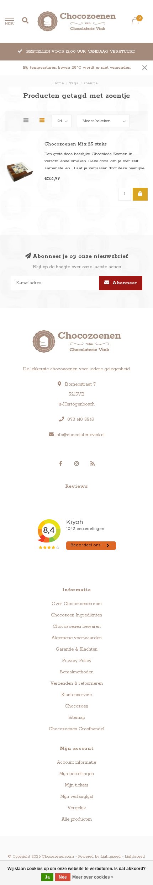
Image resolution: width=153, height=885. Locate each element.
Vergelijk (77, 808)
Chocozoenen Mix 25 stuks (75, 144)
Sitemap (76, 717)
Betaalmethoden (76, 672)
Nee (63, 877)
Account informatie (76, 762)
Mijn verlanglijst (76, 796)
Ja (47, 877)
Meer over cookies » (93, 877)
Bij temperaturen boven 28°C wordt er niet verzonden (77, 67)
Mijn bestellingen (76, 774)
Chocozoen (76, 706)
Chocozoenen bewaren (77, 626)
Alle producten (77, 819)
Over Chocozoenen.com (77, 603)
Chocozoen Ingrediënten (76, 615)
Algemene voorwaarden (77, 638)
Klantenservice (76, 695)
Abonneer (124, 283)
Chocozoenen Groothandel (76, 729)
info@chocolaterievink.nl (80, 435)
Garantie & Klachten (76, 649)
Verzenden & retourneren (77, 683)
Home (58, 83)
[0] (135, 22)
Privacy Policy (76, 660)
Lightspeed (111, 856)
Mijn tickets (76, 785)
